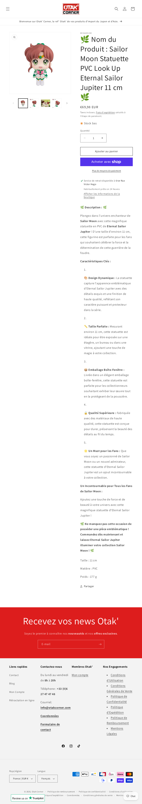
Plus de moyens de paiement (106, 170)
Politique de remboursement (61, 791)
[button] (8, 9)
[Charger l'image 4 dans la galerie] (57, 103)
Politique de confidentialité (92, 791)
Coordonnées (73, 795)
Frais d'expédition (105, 112)
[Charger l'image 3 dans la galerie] (45, 103)
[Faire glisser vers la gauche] (13, 103)
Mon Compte (17, 692)
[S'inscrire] (100, 644)
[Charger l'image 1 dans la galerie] (23, 103)
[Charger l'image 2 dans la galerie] (34, 103)
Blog (12, 683)
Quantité (84, 130)
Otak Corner (37, 791)
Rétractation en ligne (22, 700)
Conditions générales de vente (98, 795)
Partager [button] (89, 586)
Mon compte (80, 675)
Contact (14, 675)
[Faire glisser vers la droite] (67, 103)
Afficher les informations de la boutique (102, 195)
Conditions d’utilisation (121, 791)
